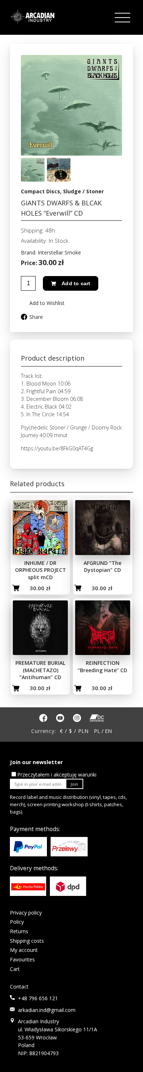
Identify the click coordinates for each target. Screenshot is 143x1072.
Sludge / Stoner (83, 191)
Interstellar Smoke (59, 252)
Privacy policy (26, 912)
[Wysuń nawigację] (123, 18)
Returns (19, 931)
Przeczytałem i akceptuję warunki (56, 774)
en (108, 730)
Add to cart (76, 283)
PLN (83, 730)
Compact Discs (40, 191)
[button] (43, 302)
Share (36, 316)
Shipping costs (27, 940)
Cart (15, 968)
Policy (17, 921)
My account (24, 949)
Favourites (22, 959)
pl (97, 730)
